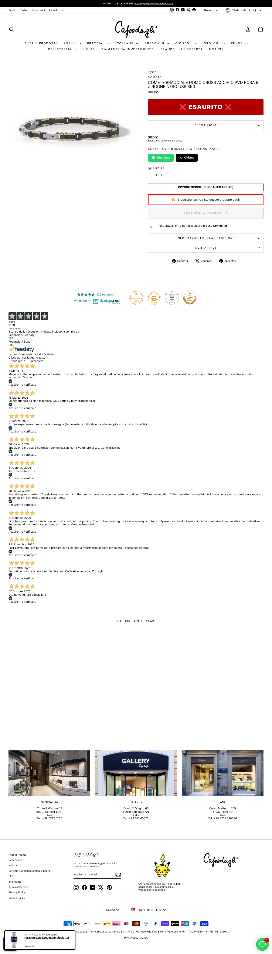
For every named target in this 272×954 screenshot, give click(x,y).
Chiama (189, 157)
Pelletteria (60, 49)
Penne (238, 43)
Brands (168, 49)
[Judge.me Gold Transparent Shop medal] (136, 298)
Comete (155, 77)
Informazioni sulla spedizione (206, 238)
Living (89, 49)
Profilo (12, 10)
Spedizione (154, 140)
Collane (126, 43)
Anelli (70, 43)
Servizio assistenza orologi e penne (29, 870)
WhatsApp (163, 157)
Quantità (156, 168)
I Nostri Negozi (17, 854)
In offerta (192, 49)
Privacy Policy (17, 892)
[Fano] (223, 773)
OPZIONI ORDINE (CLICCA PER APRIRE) (205, 187)
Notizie (216, 49)
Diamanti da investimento (127, 49)
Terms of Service (18, 887)
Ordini (23, 10)
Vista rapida (39, 689)
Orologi (212, 43)
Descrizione (205, 125)
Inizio (151, 71)
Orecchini (155, 43)
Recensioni (38, 10)
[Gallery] (136, 773)
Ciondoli (184, 43)
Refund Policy (16, 897)
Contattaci (205, 247)
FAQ (10, 876)
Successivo (36, 361)
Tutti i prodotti (40, 43)
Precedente (17, 361)
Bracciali (97, 43)
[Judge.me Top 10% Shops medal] (190, 298)
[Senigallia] (49, 773)
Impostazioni (56, 10)
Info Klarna (14, 881)
